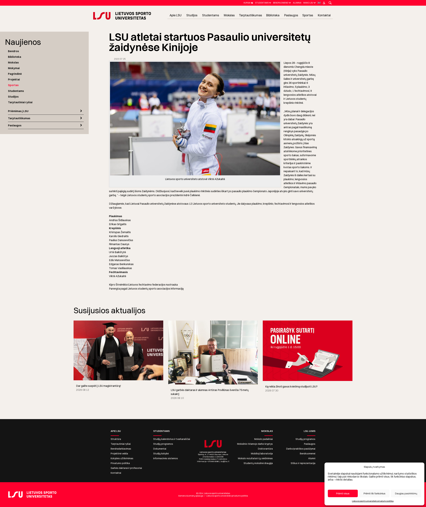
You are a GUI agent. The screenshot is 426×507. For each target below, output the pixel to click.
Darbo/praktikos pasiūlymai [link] (300, 448)
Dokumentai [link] (159, 448)
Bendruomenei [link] (307, 453)
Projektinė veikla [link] (119, 453)
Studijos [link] (13, 96)
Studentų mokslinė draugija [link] (258, 463)
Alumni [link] (311, 458)
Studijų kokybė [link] (161, 453)
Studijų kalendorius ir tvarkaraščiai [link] (171, 439)
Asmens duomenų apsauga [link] (190, 496)
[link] (248, 2)
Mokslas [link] (13, 62)
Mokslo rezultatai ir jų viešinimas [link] (255, 458)
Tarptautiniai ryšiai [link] (20, 102)
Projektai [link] (14, 79)
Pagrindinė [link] (15, 73)
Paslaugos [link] (14, 125)
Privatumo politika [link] (120, 463)
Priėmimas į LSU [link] (18, 111)
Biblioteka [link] (14, 56)
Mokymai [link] (14, 68)
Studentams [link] (16, 91)
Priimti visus (342, 493)
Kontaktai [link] (116, 472)
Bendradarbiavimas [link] (121, 448)
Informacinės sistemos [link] (165, 458)
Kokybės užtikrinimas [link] (122, 458)
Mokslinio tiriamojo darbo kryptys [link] (255, 443)
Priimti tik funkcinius (374, 493)
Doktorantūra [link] (265, 448)
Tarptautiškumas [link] (19, 118)
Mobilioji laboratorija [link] (262, 453)
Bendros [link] (13, 51)
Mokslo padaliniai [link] (263, 439)
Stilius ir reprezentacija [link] (303, 463)
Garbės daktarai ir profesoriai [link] (126, 468)
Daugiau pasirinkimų (406, 493)
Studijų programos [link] (163, 443)
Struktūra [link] (116, 439)
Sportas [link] (13, 85)
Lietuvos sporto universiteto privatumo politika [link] (373, 501)
